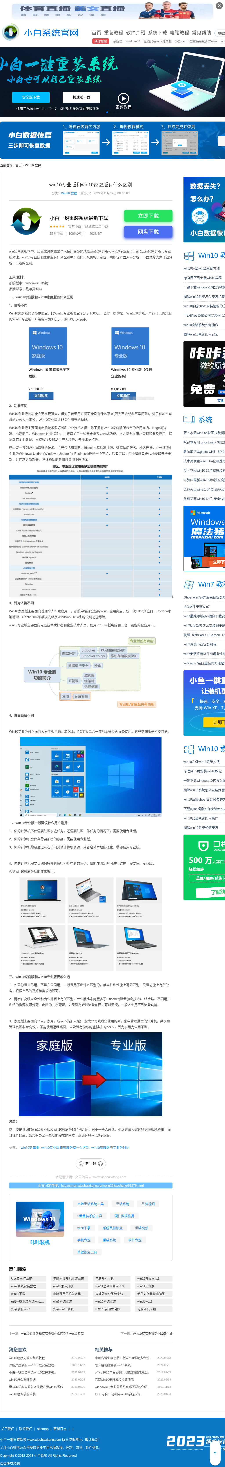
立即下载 (148, 216)
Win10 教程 (33, 165)
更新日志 (60, 1429)
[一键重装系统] (40, 33)
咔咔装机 (40, 1242)
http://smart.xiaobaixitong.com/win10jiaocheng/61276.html (102, 1185)
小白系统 (40, 1455)
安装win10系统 (63, 1309)
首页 (96, 32)
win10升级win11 (148, 1278)
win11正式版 (145, 1286)
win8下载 (84, 1228)
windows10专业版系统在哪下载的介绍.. (122, 1387)
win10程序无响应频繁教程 (27, 1358)
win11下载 (18, 1294)
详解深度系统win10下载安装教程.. (32, 1365)
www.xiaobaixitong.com (109, 1177)
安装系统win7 (20, 1309)
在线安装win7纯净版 (158, 41)
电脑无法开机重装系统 (68, 1278)
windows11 (133, 41)
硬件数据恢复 (124, 1216)
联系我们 (25, 1429)
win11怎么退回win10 (109, 1286)
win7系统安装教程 (23, 1286)
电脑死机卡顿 (146, 1309)
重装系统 (122, 1204)
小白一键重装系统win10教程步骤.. (32, 1372)
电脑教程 (179, 32)
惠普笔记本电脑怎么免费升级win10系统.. (37, 1387)
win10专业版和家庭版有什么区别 (65, 1147)
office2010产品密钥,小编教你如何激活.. (122, 1372)
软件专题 (135, 1240)
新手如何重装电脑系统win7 (154, 1294)
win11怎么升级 (63, 1286)
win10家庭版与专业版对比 (110, 1147)
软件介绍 (135, 32)
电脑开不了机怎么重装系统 (70, 1294)
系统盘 (118, 41)
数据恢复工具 (87, 1252)
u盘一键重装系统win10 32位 (28, 1301)
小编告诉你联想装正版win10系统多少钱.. (123, 1358)
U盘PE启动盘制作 (107, 1309)
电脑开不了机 (104, 1278)
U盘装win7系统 (21, 1278)
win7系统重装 (62, 1301)
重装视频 (148, 1204)
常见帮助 (201, 32)
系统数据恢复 (113, 1228)
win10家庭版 (30, 1147)
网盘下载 (148, 232)
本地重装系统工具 (90, 1204)
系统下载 (157, 32)
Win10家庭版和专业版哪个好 (152, 1333)
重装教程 (113, 32)
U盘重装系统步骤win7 (202, 41)
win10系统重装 (105, 1301)
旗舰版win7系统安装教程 (112, 1294)
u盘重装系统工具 (89, 1216)
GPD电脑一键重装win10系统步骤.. (118, 1394)
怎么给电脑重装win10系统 (113, 1365)
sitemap (43, 1429)
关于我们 (7, 1429)
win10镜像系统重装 (22, 1394)
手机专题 (84, 1240)
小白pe (180, 41)
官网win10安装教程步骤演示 (114, 1379)
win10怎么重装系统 (22, 1379)
